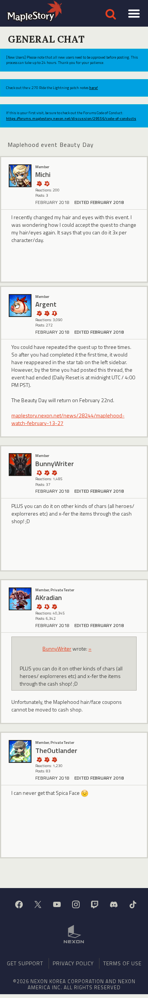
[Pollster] (46, 759)
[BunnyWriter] (20, 464)
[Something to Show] (39, 606)
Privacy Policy (73, 963)
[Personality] (54, 313)
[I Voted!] (39, 313)
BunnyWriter (57, 649)
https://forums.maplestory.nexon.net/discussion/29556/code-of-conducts (71, 118)
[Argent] (20, 305)
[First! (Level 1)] (46, 183)
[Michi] (20, 175)
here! (93, 88)
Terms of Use (122, 963)
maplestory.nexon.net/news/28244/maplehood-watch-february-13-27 (67, 419)
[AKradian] (20, 598)
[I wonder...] (39, 183)
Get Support (25, 963)
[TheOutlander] (20, 751)
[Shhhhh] (39, 472)
